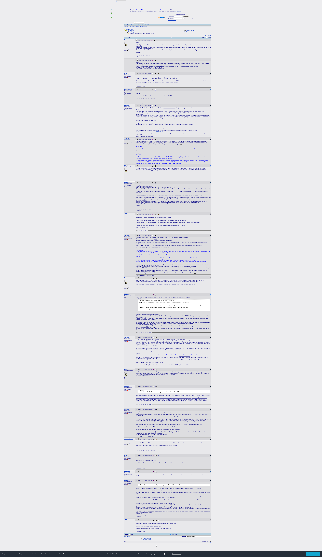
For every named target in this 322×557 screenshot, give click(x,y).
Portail (129, 24)
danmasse (127, 60)
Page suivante (208, 35)
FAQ (148, 24)
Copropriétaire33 (128, 89)
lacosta (126, 39)
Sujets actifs (139, 24)
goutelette (126, 182)
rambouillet (127, 139)
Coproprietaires (130, 30)
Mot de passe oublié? (172, 20)
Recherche (144, 24)
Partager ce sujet (190, 32)
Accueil (125, 24)
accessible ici (177, 11)
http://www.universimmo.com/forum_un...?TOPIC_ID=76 (149, 131)
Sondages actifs (127, 26)
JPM (125, 73)
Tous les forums (129, 29)
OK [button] (312, 554)
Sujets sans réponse (135, 26)
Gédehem (126, 105)
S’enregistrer (133, 24)
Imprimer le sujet (190, 30)
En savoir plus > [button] (176, 554)
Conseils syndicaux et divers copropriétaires (139, 32)
